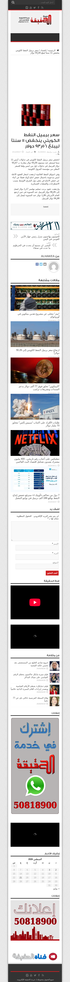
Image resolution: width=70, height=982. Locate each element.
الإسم (56, 544)
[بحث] (13, 2)
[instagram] (26, 8)
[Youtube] (30, 8)
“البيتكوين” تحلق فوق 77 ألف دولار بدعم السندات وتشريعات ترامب (39, 388)
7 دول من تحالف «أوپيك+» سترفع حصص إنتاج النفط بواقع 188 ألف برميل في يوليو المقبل (36, 496)
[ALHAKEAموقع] (44, 264)
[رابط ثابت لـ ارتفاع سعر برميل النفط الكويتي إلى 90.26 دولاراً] (35, 346)
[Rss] (42, 8)
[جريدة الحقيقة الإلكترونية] (35, 23)
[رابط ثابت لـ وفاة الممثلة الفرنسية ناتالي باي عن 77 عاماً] (54, 705)
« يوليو (56, 888)
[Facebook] (38, 8)
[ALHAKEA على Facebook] (37, 264)
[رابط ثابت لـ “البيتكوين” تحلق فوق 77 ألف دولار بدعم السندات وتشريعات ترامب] (35, 382)
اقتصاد (43, 50)
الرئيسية (52, 50)
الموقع (56, 562)
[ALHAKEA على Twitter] (41, 264)
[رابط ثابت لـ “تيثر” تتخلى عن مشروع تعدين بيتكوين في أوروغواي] (35, 310)
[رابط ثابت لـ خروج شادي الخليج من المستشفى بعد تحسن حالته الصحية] (54, 670)
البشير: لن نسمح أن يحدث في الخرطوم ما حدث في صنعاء (31, 245)
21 (21, 877)
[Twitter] (34, 8)
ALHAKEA (42, 152)
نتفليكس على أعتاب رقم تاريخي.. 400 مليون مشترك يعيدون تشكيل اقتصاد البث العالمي (36, 460)
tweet (45, 207)
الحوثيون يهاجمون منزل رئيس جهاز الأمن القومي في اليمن (40, 236)
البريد (56, 553)
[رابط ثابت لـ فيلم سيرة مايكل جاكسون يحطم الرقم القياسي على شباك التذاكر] (54, 682)
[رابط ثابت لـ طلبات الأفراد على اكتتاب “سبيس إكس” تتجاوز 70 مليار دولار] (35, 419)
